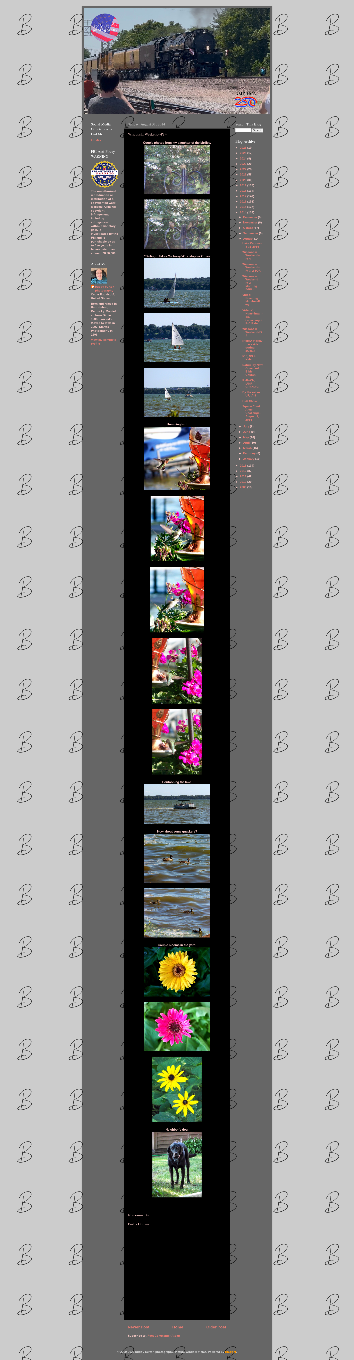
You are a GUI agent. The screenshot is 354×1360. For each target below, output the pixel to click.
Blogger (230, 1351)
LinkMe (96, 140)
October (249, 227)
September (251, 233)
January (249, 458)
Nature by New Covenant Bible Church (252, 370)
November (250, 222)
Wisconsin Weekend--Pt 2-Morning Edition (251, 283)
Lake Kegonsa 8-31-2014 (252, 245)
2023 (243, 163)
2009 (243, 487)
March (248, 448)
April (247, 442)
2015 (243, 206)
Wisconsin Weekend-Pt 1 (252, 332)
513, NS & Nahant (249, 358)
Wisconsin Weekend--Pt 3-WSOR (251, 267)
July (246, 426)
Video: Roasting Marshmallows (252, 299)
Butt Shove (250, 401)
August (248, 238)
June (247, 431)
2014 (243, 212)
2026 (243, 147)
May (246, 437)
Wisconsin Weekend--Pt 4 (251, 255)
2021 (243, 174)
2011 (243, 476)
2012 (243, 471)
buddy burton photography (104, 288)
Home (177, 1327)
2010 (243, 481)
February (249, 453)
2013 (243, 465)
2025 (243, 153)
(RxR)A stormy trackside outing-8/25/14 (252, 345)
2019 (243, 185)
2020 (243, 180)
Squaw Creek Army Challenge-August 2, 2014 (251, 413)
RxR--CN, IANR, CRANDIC (250, 383)
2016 (243, 201)
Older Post (216, 1327)
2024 (243, 158)
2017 (243, 196)
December (250, 217)
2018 (243, 190)
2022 (243, 169)
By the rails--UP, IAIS (251, 394)
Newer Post (138, 1327)
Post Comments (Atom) (164, 1335)
